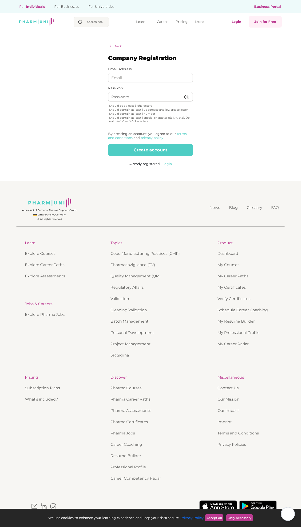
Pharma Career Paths (131, 399)
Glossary (254, 207)
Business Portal (267, 7)
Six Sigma (120, 355)
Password (116, 88)
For (32, 6)
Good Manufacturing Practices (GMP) (145, 253)
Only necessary (239, 518)
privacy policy (152, 138)
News (215, 207)
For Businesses (66, 6)
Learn (140, 22)
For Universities (101, 6)
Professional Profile (129, 467)
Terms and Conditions (239, 433)
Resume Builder (126, 456)
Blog (233, 207)
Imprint (225, 422)
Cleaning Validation (129, 310)
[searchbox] (96, 22)
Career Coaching (127, 444)
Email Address (120, 69)
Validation (120, 298)
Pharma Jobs (123, 433)
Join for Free (265, 22)
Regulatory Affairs (127, 287)
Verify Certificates (234, 298)
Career (162, 22)
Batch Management (130, 321)
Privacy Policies (232, 444)
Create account (150, 150)
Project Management (131, 344)
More (199, 22)
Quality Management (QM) (136, 276)
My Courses (228, 265)
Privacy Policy (191, 518)
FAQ (275, 207)
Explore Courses (40, 253)
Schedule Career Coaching (243, 310)
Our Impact (229, 410)
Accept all (214, 518)
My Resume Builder (236, 321)
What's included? (41, 399)
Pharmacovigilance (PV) (133, 265)
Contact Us (229, 388)
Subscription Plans (43, 388)
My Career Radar (233, 344)
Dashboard (228, 253)
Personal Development (132, 332)
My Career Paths (233, 276)
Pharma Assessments (131, 410)
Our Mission (229, 399)
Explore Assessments (45, 276)
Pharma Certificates (130, 422)
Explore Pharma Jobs (45, 314)
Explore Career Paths (44, 265)
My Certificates (232, 287)
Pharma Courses (127, 388)
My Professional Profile (239, 332)
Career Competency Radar (136, 478)
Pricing (182, 22)
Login (236, 22)
